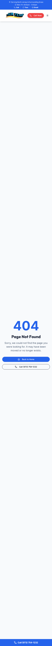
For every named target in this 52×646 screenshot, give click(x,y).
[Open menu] (47, 15)
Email (36, 7)
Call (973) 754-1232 (28, 367)
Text (26, 7)
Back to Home (28, 359)
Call (17, 7)
